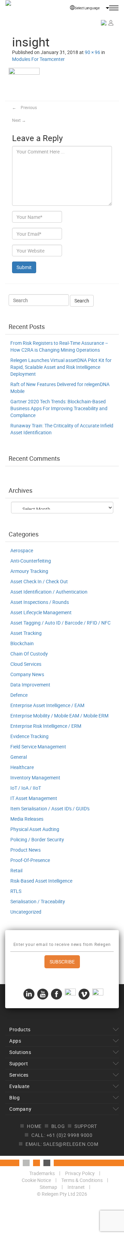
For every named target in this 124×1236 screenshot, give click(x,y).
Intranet (76, 1187)
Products (20, 1029)
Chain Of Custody (29, 653)
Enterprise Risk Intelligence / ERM (45, 726)
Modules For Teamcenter (38, 59)
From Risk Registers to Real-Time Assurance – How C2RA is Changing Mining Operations (59, 346)
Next (19, 120)
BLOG (58, 1126)
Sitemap (48, 1187)
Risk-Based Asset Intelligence (41, 880)
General (18, 757)
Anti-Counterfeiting (30, 560)
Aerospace (21, 550)
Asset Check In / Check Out (39, 581)
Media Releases (26, 819)
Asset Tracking (26, 633)
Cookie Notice (36, 1180)
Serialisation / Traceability (37, 901)
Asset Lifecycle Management (41, 612)
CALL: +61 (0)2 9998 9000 (61, 1135)
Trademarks (42, 1173)
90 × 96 (92, 52)
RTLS (15, 891)
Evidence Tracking (29, 736)
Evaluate (19, 1086)
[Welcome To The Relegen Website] (28, 14)
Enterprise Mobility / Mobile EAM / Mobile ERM (59, 715)
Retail (16, 870)
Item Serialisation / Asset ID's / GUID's (50, 808)
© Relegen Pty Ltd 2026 (62, 1194)
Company (20, 1109)
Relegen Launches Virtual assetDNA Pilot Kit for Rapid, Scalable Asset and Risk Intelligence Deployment (61, 367)
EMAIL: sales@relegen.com (61, 1144)
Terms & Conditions (82, 1180)
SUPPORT (85, 1126)
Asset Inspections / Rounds (39, 602)
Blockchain (22, 643)
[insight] (24, 83)
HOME (34, 1126)
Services (19, 1075)
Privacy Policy (80, 1173)
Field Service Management (38, 746)
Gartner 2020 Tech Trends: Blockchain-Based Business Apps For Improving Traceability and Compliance (58, 408)
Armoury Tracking (29, 571)
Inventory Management (35, 777)
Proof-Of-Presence (30, 860)
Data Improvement (30, 684)
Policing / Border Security (37, 839)
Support (18, 1063)
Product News (25, 849)
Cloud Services (25, 664)
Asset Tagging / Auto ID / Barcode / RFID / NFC (60, 622)
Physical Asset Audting (34, 829)
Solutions (20, 1052)
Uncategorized (25, 911)
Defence (19, 695)
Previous (24, 107)
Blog (14, 1097)
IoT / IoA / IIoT (25, 788)
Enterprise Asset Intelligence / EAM (47, 705)
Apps (15, 1040)
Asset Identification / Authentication (48, 591)
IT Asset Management (33, 798)
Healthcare (22, 767)
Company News (27, 674)
